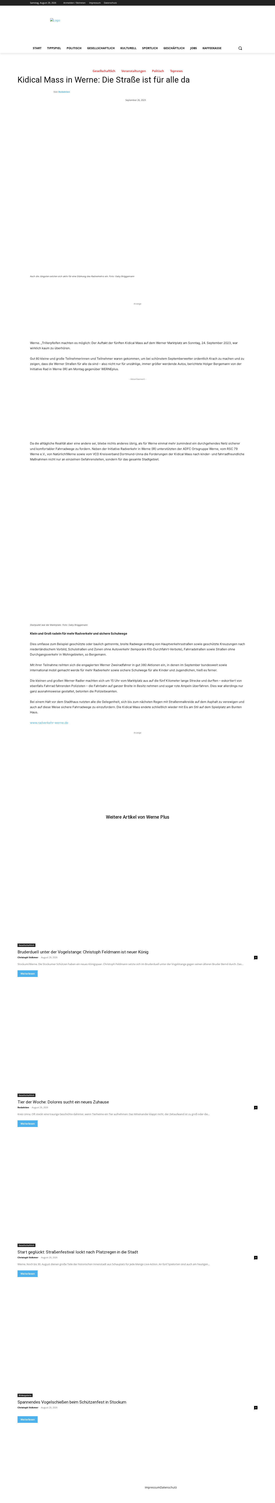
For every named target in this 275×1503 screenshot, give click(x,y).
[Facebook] (220, 3)
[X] (231, 3)
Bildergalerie (25, 1395)
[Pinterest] (77, 287)
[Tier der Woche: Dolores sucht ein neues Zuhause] (137, 1037)
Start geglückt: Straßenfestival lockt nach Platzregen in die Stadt (78, 1252)
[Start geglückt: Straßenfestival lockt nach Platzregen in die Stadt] (137, 1187)
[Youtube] (242, 3)
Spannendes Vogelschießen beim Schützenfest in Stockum (72, 1402)
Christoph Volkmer (28, 957)
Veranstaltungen (133, 71)
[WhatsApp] (86, 287)
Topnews (176, 71)
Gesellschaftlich (104, 71)
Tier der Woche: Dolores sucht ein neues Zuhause (63, 1102)
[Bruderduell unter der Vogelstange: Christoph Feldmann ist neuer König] (137, 887)
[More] (96, 287)
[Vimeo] (237, 3)
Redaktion (64, 91)
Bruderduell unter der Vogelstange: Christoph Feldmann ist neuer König (83, 952)
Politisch (158, 71)
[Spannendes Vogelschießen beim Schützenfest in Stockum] (137, 1337)
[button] (240, 48)
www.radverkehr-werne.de (49, 723)
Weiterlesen (28, 973)
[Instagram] (226, 3)
